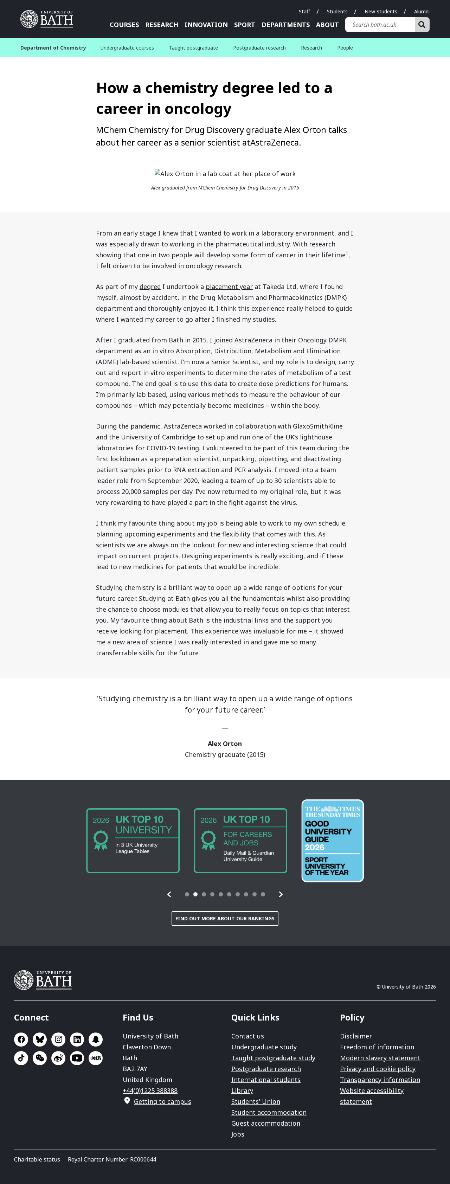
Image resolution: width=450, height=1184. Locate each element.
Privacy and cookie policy (378, 1068)
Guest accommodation (265, 1123)
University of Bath (49, 19)
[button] (169, 894)
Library (242, 1090)
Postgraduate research (259, 47)
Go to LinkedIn (77, 1039)
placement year (229, 286)
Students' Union (255, 1101)
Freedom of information (377, 1047)
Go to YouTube (77, 1058)
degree (150, 286)
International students (266, 1079)
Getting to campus (162, 1101)
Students (337, 11)
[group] (133, 840)
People (345, 47)
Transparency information (380, 1079)
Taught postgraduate (193, 47)
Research (161, 24)
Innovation (206, 24)
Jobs (237, 1134)
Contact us (247, 1036)
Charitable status (37, 1159)
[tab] (187, 894)
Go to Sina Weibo (58, 1058)
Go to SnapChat (96, 1039)
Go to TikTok (21, 1058)
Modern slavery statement (380, 1058)
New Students (381, 11)
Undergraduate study (264, 1047)
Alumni (422, 11)
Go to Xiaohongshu (96, 1058)
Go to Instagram (58, 1039)
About (327, 24)
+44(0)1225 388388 (150, 1090)
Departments (286, 24)
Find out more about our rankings (225, 918)
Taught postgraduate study (273, 1058)
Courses (124, 24)
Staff (304, 11)
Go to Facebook (21, 1039)
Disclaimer (356, 1036)
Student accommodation (269, 1112)
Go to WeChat (40, 1058)
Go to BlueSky (40, 1039)
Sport (244, 24)
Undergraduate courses (127, 47)
